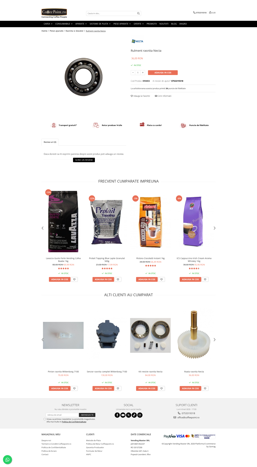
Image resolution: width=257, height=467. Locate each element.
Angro (183, 23)
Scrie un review (84, 159)
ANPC (88, 454)
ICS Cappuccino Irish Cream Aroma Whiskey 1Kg (194, 259)
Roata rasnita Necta (194, 371)
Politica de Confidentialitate (74, 421)
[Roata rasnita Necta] (194, 335)
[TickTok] (134, 415)
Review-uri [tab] (50, 142)
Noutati (164, 23)
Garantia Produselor (95, 447)
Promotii (152, 23)
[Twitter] (128, 415)
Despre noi (46, 440)
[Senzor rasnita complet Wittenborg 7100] (107, 335)
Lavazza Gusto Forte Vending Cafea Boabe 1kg (63, 259)
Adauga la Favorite (141, 95)
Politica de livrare (49, 451)
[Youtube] (123, 415)
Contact (44, 454)
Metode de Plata (93, 440)
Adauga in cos (163, 72)
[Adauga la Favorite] (74, 279)
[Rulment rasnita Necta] (83, 76)
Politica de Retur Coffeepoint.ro (100, 443)
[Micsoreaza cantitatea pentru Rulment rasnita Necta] (133, 72)
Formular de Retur (94, 451)
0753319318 (188, 413)
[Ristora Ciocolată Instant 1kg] (150, 222)
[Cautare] (138, 13)
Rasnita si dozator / (75, 30)
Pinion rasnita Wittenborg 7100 (63, 371)
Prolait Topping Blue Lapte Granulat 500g (107, 259)
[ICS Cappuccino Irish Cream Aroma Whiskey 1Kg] (194, 222)
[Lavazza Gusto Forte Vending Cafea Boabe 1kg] (63, 221)
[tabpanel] (83, 76)
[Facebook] (117, 415)
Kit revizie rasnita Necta (150, 371)
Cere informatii (164, 95)
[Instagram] (139, 415)
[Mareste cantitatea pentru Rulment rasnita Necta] (143, 72)
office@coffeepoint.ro (188, 417)
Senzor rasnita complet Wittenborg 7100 (107, 371)
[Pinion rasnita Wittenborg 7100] (63, 335)
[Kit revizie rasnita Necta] (150, 335)
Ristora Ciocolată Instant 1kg (150, 258)
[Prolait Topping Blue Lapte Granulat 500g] (107, 222)
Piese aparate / (57, 30)
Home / (45, 30)
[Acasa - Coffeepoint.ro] (56, 13)
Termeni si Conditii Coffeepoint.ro (56, 443)
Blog (174, 23)
